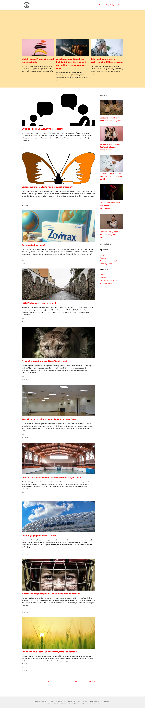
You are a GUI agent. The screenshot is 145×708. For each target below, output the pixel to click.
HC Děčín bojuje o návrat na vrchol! (39, 303)
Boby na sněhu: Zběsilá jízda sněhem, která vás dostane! (49, 652)
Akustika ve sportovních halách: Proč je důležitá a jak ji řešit (51, 477)
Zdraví (120, 5)
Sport (114, 5)
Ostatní (108, 5)
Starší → (92, 682)
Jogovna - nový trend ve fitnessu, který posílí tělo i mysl (110, 234)
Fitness (101, 5)
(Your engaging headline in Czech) (39, 535)
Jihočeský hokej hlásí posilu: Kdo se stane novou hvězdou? (51, 593)
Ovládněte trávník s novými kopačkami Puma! (44, 361)
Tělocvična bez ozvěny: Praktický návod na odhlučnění (49, 419)
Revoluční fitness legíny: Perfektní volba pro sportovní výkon (110, 147)
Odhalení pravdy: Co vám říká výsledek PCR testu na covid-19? (111, 176)
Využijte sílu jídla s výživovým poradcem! (42, 129)
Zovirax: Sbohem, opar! (33, 245)
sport (23, 318)
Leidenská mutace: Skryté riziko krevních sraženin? (47, 187)
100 (76, 682)
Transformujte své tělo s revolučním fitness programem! (110, 205)
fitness (58, 80)
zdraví (23, 74)
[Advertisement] (72, 26)
